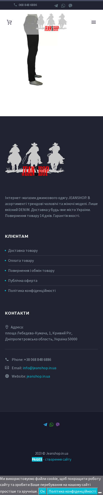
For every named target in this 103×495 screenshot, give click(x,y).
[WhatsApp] (63, 6)
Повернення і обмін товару (31, 270)
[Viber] (70, 6)
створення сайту (58, 459)
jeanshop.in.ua (38, 376)
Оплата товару (21, 260)
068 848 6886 (28, 5)
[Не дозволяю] (100, 492)
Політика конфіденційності (32, 290)
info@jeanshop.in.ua (39, 367)
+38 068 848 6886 (37, 359)
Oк (42, 491)
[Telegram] (56, 6)
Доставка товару (23, 250)
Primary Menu (93, 22)
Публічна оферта (22, 280)
